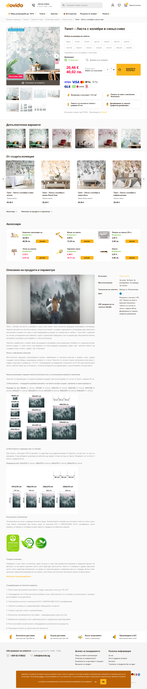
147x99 (77, 42)
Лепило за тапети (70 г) (121, 232)
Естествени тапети (53, 19)
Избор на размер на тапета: (77, 36)
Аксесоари (10, 211)
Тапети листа (67, 19)
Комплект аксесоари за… (33, 232)
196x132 (96, 42)
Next (56, 56)
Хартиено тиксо (73, 249)
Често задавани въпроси (118, 658)
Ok (103, 682)
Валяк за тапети (74, 232)
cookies (41, 677)
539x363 (129, 48)
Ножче (114, 249)
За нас (111, 655)
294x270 (79, 48)
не (95, 682)
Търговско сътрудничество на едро (122, 664)
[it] (135, 674)
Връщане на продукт (83, 664)
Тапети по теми (37, 19)
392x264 (99, 48)
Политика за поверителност (85, 658)
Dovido (104, 112)
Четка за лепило (29, 249)
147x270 (86, 42)
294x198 (69, 48)
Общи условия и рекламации (86, 655)
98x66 (68, 42)
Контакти (112, 661)
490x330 (119, 48)
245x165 (116, 42)
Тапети (25, 19)
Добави (42, 241)
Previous (3, 179)
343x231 (89, 48)
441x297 (109, 48)
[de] (132, 674)
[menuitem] (22, 14)
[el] (138, 674)
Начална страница (13, 19)
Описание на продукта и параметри (35, 211)
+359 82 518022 (17, 655)
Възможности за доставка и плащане (89, 661)
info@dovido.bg (42, 655)
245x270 (126, 42)
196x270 (106, 42)
